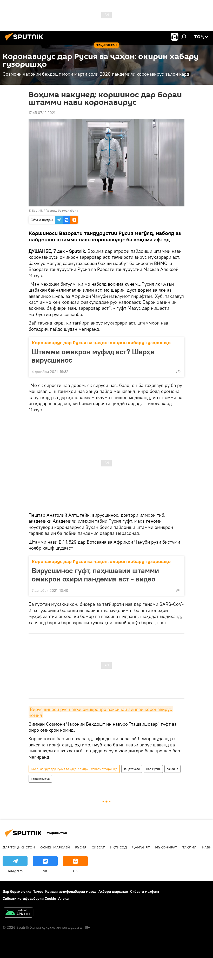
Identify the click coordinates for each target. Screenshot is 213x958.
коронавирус (40, 779)
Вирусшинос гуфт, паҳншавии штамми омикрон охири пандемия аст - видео (95, 574)
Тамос (38, 891)
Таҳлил (189, 847)
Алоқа (63, 898)
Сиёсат (98, 847)
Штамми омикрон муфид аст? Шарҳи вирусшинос (93, 356)
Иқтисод (118, 847)
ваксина (172, 769)
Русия (80, 847)
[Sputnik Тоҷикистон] (25, 41)
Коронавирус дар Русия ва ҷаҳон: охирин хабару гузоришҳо (101, 343)
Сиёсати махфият (144, 891)
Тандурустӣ (132, 769)
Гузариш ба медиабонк (61, 210)
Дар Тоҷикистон (19, 847)
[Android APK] (18, 913)
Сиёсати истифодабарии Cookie (29, 898)
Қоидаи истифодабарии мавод (70, 891)
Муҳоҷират (166, 847)
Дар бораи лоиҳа (17, 891)
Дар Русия (153, 769)
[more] (178, 371)
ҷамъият (141, 847)
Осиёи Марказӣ (55, 847)
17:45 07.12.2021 (42, 112)
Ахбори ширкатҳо (113, 891)
